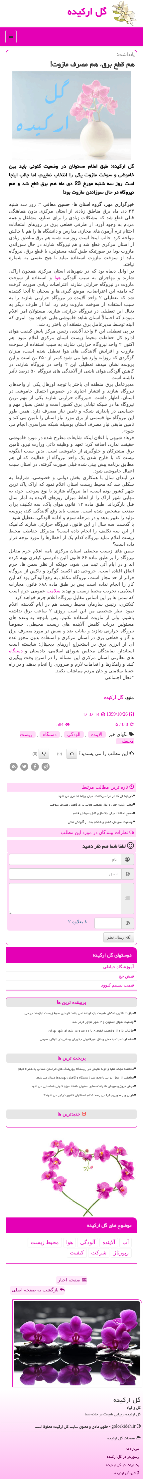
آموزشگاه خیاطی (118, 966)
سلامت (54, 590)
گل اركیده (87, 11)
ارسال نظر (116, 937)
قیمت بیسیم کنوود (117, 985)
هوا (58, 277)
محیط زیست (45, 1242)
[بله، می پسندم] (72, 754)
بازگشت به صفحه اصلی (36, 1289)
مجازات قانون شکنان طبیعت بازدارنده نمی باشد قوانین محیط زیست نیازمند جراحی (79, 1013)
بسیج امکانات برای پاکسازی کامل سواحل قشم (103, 813)
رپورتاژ (121, 1252)
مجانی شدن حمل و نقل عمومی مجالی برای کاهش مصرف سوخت (91, 804)
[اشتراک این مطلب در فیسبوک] (35, 766)
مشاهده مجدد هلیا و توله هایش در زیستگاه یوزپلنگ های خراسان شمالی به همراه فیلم (76, 1069)
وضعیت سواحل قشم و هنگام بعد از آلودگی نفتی (100, 822)
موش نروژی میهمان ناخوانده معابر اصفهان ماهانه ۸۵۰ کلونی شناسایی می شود (82, 1086)
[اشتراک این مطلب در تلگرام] (45, 766)
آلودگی (73, 734)
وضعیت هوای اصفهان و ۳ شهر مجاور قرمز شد (103, 1022)
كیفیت (77, 1252)
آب (125, 1242)
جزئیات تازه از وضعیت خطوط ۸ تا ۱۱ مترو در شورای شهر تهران (91, 1030)
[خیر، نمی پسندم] (44, 754)
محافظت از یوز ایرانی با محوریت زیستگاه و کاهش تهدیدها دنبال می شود (85, 1077)
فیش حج (126, 976)
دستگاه (16, 650)
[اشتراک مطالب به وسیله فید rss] (13, 766)
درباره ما (132, 1448)
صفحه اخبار (70, 1279)
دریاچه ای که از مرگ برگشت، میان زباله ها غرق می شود (95, 796)
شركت (98, 1252)
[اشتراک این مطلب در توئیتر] (24, 766)
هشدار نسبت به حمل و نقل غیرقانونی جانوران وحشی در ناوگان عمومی (87, 1039)
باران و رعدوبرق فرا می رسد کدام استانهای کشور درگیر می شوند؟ (89, 1095)
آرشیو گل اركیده (126, 1472)
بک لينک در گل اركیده (122, 1464)
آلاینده (96, 734)
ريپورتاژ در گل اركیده (123, 1456)
